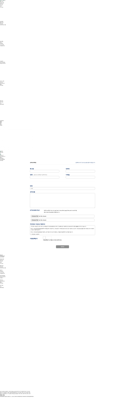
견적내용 (32, 192)
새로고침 (56, 237)
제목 (31, 186)
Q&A (1, 157)
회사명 (32, 168)
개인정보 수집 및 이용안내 (37, 224)
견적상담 (1, 158)
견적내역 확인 (33, 162)
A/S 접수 (1, 155)
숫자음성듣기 (53, 237)
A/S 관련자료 (2, 156)
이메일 (68, 174)
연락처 (68, 168)
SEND (62, 246)
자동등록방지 (34, 238)
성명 (38, 174)
